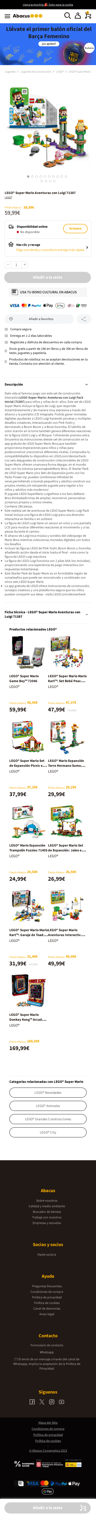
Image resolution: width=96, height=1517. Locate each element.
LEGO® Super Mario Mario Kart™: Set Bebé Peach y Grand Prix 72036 (67, 681)
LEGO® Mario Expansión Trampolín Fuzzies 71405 (28, 848)
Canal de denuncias (46, 1308)
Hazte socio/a (47, 1254)
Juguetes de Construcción (36, 72)
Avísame (75, 228)
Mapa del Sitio (48, 1422)
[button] (78, 16)
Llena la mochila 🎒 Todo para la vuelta (48, 5)
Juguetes (10, 72)
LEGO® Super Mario (80, 72)
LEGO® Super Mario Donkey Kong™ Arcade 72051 (26, 1019)
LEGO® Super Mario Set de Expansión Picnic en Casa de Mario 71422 (27, 765)
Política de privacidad (47, 1297)
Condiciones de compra (47, 1292)
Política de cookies (47, 1303)
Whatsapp (47, 1352)
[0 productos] (88, 17)
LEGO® (60, 72)
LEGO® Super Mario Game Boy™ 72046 (24, 678)
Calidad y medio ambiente (47, 1206)
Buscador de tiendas (47, 1212)
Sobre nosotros (47, 1200)
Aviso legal (46, 1314)
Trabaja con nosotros (47, 1217)
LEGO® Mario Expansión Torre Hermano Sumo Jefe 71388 (66, 765)
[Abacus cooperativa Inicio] (29, 18)
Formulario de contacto (47, 1345)
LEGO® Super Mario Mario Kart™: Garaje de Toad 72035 (28, 935)
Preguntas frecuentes (47, 1286)
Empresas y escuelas (47, 1223)
